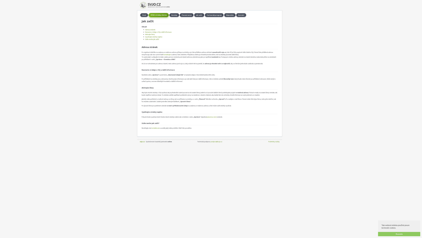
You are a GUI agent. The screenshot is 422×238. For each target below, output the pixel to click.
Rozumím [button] (399, 234)
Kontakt (241, 15)
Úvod (144, 15)
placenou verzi (212, 117)
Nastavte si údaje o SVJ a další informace (158, 32)
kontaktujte (167, 55)
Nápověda (230, 15)
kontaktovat (155, 128)
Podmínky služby (274, 142)
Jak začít (199, 15)
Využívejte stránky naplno (153, 37)
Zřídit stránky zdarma (159, 15)
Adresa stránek (150, 30)
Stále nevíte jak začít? (152, 39)
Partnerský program (214, 15)
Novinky (174, 15)
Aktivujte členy (150, 34)
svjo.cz (142, 142)
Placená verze (187, 15)
